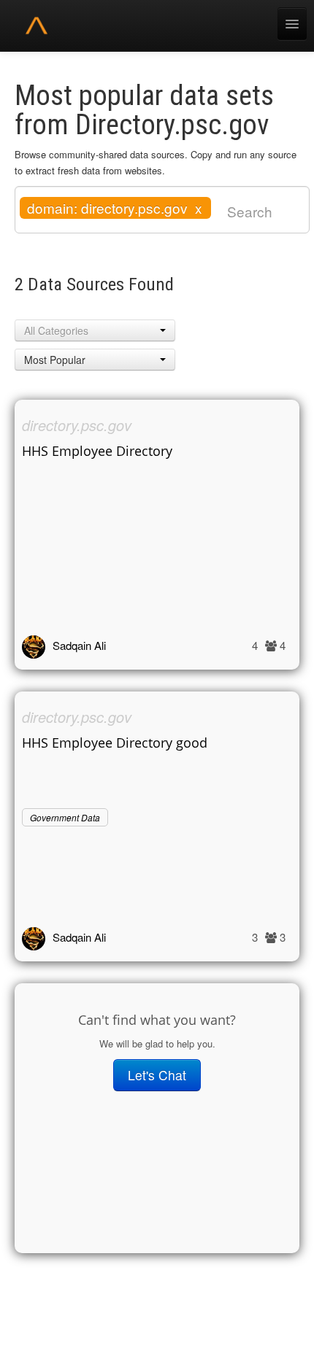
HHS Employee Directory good (114, 742)
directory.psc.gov (76, 424)
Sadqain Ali (79, 645)
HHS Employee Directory (97, 451)
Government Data (65, 817)
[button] (95, 330)
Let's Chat (157, 1075)
